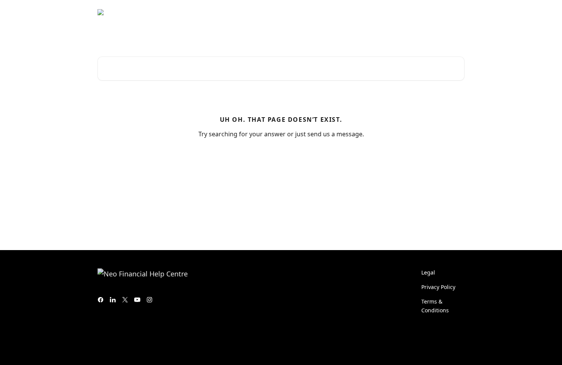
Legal (428, 272)
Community (384, 12)
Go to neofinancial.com (328, 12)
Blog (415, 12)
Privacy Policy (438, 287)
